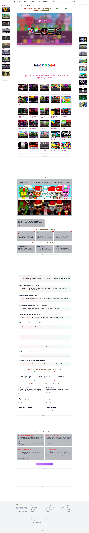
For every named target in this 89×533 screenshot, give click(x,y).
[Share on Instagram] (40, 65)
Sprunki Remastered (34, 526)
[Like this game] (68, 43)
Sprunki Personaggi (34, 518)
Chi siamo (47, 518)
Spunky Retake (33, 516)
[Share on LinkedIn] (43, 65)
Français (68, 509)
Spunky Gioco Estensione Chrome (21, 511)
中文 (68, 505)
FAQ (46, 516)
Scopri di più (48, 511)
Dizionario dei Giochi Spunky (36, 522)
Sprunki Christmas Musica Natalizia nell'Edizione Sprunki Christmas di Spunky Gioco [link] (34, 5)
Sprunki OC (33, 520)
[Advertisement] (5, 95)
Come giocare (48, 514)
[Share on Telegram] (49, 65)
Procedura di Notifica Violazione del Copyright (21, 513)
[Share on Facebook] (37, 65)
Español (68, 511)
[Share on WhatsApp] (46, 65)
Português (62, 513)
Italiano (68, 513)
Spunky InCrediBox (31, 1)
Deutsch (62, 509)
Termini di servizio (49, 509)
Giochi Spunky (52, 1)
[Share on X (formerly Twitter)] (35, 65)
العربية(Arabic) (69, 514)
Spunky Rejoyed (33, 514)
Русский (62, 514)
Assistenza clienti (49, 505)
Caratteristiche (48, 513)
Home (25, 1)
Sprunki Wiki (33, 524)
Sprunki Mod (38, 1)
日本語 (68, 507)
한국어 (62, 511)
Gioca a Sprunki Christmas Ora (44, 464)
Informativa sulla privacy (50, 507)
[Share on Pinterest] (54, 65)
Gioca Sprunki (45, 1)
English (62, 505)
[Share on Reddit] (51, 65)
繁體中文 (62, 507)
